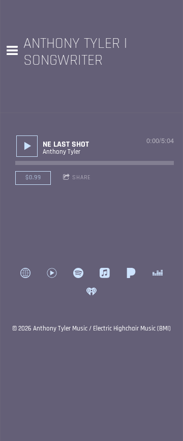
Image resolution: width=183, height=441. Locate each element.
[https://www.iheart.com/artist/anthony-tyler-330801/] (91, 291)
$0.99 (33, 177)
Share (81, 177)
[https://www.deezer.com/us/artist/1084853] (157, 273)
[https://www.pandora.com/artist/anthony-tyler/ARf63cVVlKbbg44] (131, 273)
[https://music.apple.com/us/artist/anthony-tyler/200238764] (105, 273)
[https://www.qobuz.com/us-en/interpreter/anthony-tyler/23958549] (25, 273)
